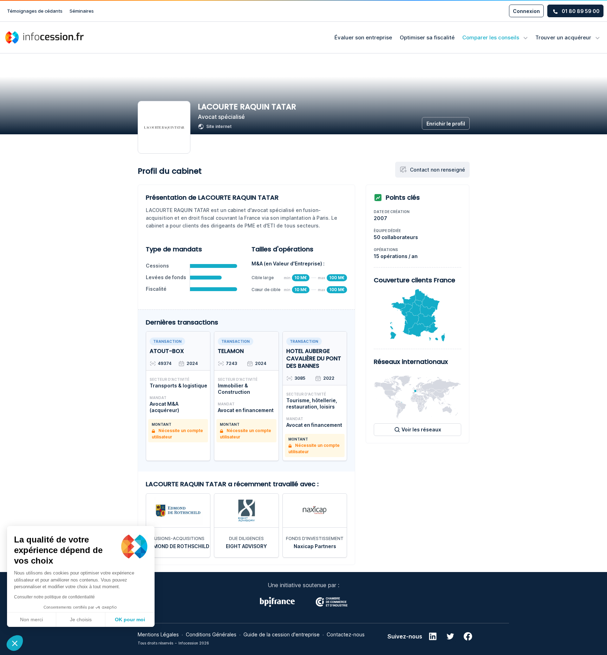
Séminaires (82, 11)
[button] (14, 643)
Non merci (31, 619)
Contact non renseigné (437, 170)
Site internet (218, 126)
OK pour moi (130, 619)
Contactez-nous (346, 634)
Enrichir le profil (445, 124)
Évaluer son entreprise (363, 37)
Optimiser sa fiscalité (427, 37)
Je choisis (81, 619)
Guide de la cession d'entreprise (281, 634)
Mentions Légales (158, 634)
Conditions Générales (211, 634)
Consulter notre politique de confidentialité (54, 597)
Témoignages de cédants (35, 11)
